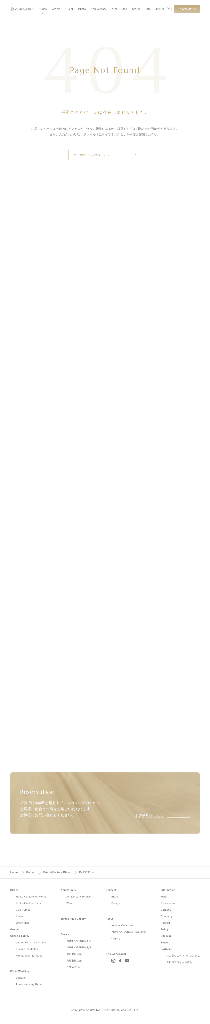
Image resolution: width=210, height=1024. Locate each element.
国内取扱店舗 (74, 954)
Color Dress (23, 909)
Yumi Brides (119, 8)
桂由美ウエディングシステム (183, 955)
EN (162, 9)
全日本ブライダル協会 (179, 962)
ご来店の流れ (74, 967)
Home (14, 872)
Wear (69, 903)
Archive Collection (122, 925)
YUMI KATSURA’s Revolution (128, 931)
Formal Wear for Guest (29, 955)
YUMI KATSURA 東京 (78, 941)
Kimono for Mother (27, 949)
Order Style (23, 922)
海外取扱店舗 (74, 960)
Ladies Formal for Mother (31, 942)
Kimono (20, 916)
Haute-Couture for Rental (31, 896)
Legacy (115, 938)
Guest (69, 8)
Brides (43, 8)
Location (21, 977)
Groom (56, 8)
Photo (82, 8)
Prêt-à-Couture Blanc (57, 872)
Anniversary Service (78, 896)
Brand (115, 896)
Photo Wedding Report (29, 984)
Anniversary (98, 8)
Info (148, 8)
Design (115, 903)
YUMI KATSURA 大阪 (78, 947)
